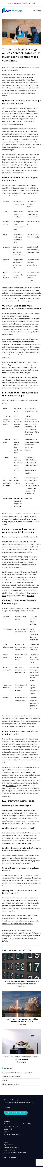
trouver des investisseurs (15, 173)
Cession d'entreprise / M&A (10, 1076)
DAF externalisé (11, 786)
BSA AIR (31, 726)
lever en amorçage (24, 301)
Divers (4, 1080)
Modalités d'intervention (12, 1134)
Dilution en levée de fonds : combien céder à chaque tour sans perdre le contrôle (21, 982)
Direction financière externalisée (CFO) (17, 1124)
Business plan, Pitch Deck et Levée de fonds (15, 1073)
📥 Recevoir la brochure (16, 1113)
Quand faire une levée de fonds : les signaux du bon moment (21, 1058)
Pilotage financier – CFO (9, 1084)
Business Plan (8, 1129)
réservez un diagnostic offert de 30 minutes (17, 923)
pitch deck (30, 596)
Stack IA (6, 1132)
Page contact (8, 1145)
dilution (30, 721)
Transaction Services (11, 1126)
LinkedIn (5, 941)
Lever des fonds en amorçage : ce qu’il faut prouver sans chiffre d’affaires (21, 1020)
